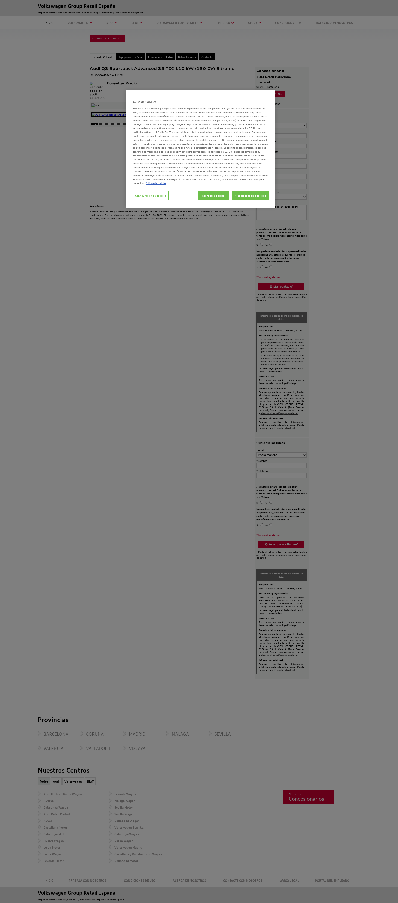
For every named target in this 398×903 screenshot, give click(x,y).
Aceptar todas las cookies (250, 195)
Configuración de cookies (150, 195)
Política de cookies (156, 183)
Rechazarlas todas (213, 195)
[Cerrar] (269, 96)
